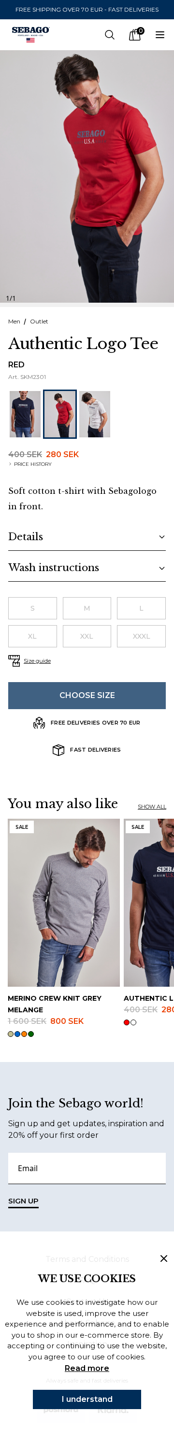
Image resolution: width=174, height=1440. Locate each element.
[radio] (32, 608)
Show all (152, 806)
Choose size (87, 695)
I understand (87, 1399)
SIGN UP (23, 1200)
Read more (87, 1368)
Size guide (37, 660)
